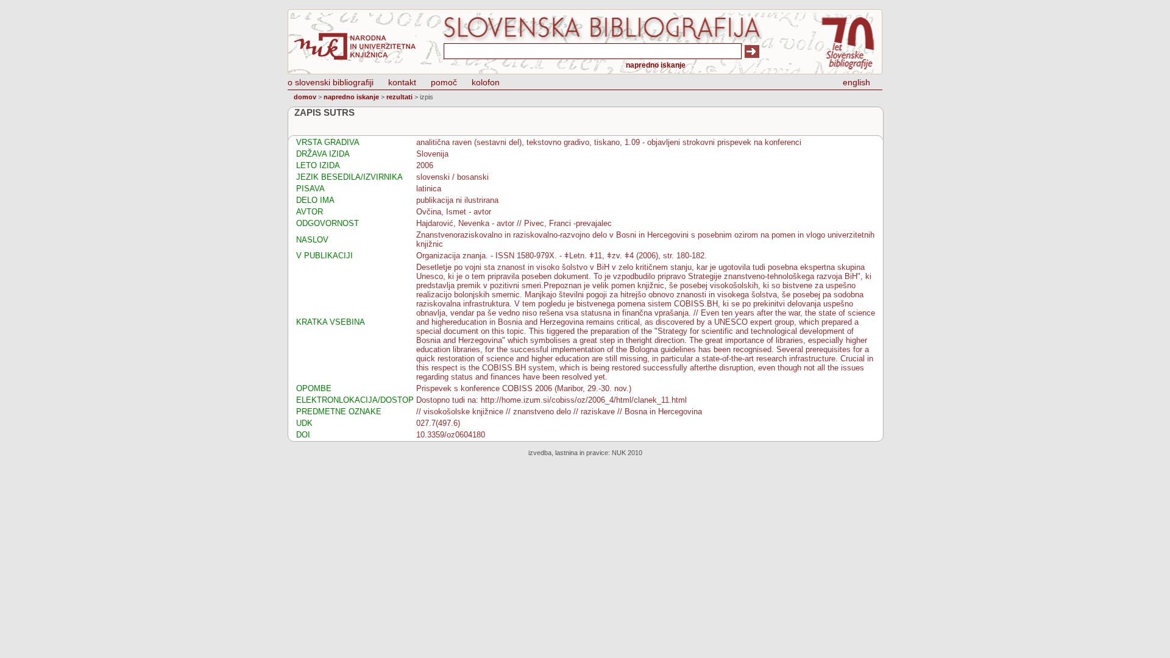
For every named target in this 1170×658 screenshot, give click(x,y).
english (856, 82)
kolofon (486, 82)
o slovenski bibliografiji (331, 82)
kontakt (402, 82)
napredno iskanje (656, 65)
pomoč (444, 82)
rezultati (399, 97)
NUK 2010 (627, 452)
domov (305, 97)
